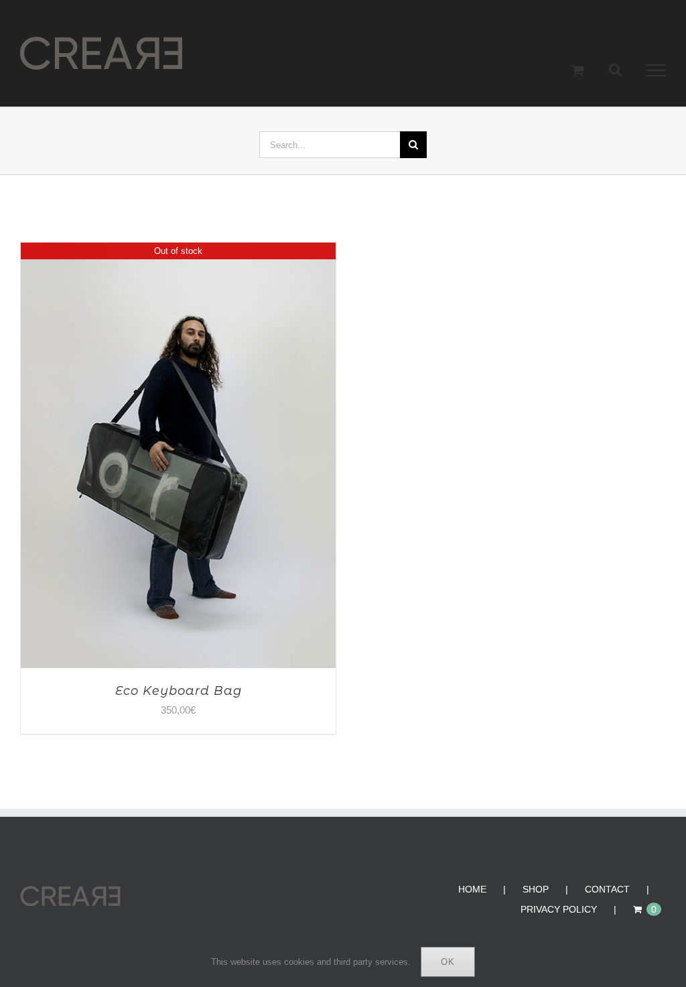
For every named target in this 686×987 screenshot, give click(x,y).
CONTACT (607, 889)
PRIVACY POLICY (559, 909)
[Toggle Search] (615, 69)
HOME (472, 889)
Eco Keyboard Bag (178, 690)
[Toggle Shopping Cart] (577, 70)
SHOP (536, 889)
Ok (448, 962)
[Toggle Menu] (656, 70)
